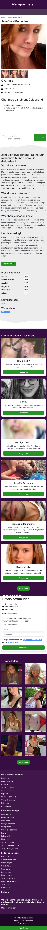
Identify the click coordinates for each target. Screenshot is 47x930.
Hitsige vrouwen (8, 823)
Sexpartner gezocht (9, 848)
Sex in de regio (7, 842)
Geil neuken (6, 856)
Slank (26, 276)
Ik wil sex (5, 778)
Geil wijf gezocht (8, 800)
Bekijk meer (23, 588)
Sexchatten (6, 866)
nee (25, 293)
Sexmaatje (5, 869)
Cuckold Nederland (9, 830)
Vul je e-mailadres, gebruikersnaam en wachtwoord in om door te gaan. (18, 619)
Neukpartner (6, 814)
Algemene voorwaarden (32, 640)
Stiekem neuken (7, 790)
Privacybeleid (13, 642)
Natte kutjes (6, 839)
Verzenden (23, 647)
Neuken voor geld (8, 797)
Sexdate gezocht (8, 878)
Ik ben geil (5, 836)
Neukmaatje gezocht (9, 881)
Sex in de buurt (7, 787)
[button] (23, 46)
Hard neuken (6, 875)
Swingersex (6, 827)
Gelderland (5, 312)
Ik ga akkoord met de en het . (22, 641)
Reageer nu (23, 372)
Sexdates (5, 884)
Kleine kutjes (6, 863)
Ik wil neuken (6, 887)
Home (3, 17)
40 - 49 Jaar (6, 303)
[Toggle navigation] (4, 12)
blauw (26, 286)
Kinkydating (6, 784)
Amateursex (6, 806)
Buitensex (5, 803)
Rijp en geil (5, 833)
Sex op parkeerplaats (10, 845)
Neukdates (5, 820)
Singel (26, 279)
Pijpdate (4, 794)
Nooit (26, 283)
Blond (26, 289)
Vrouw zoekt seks (8, 860)
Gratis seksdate (7, 817)
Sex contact (6, 872)
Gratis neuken (7, 781)
